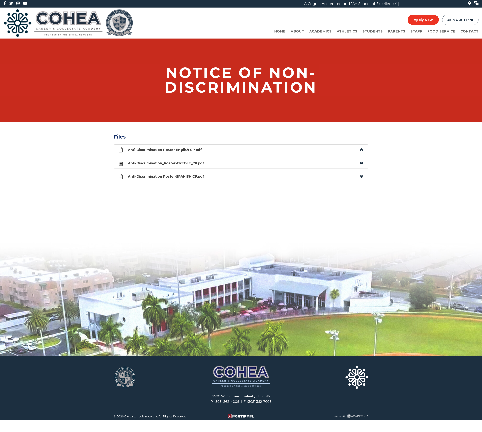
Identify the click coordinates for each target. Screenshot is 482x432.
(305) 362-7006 (259, 402)
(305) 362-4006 (226, 402)
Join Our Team (460, 20)
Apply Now (423, 20)
